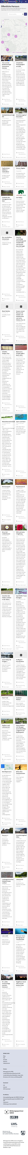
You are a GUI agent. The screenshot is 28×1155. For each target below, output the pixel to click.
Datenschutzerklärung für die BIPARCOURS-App (13, 1099)
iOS (4, 1085)
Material (5, 1061)
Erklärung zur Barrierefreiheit (10, 1104)
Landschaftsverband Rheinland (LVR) (11, 1073)
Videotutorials (6, 1063)
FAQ (4, 1058)
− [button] (3, 23)
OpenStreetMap (19, 52)
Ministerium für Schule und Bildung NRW (12, 1077)
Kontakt (5, 1059)
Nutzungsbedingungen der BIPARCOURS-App (13, 1097)
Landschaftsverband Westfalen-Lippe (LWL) (13, 1075)
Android (5, 1087)
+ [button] (3, 21)
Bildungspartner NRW (8, 1071)
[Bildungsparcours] (12, 1)
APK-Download (6, 1089)
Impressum (5, 1102)
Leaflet (13, 52)
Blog (4, 1056)
